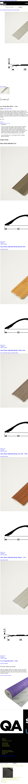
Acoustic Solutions (5, 745)
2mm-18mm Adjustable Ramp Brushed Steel (12, 246)
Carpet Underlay (5, 742)
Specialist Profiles (15, 10)
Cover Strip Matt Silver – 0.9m (9, 661)
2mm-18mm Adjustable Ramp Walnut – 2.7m (13, 557)
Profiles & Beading (7, 10)
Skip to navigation (4, 0)
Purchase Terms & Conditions (8, 751)
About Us (4, 738)
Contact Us (4, 739)
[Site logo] (3, 5)
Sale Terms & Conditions (7, 750)
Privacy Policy (5, 752)
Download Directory (6, 746)
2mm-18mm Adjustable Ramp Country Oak (12, 350)
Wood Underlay (5, 743)
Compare (5, 782)
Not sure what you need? (7, 740)
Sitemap (3, 753)
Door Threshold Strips (5, 352)
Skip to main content (12, 0)
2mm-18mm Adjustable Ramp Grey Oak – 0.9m (13, 453)
